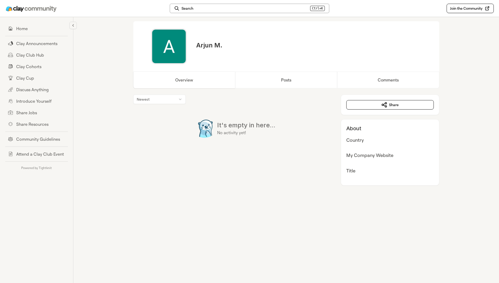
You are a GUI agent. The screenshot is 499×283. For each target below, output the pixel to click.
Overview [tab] (184, 80)
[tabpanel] (286, 140)
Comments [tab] (388, 80)
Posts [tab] (286, 80)
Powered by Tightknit (36, 168)
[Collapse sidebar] (73, 25)
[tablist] (286, 80)
